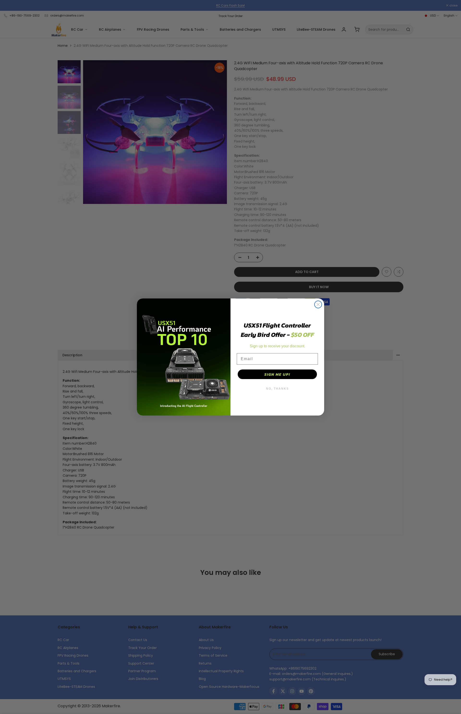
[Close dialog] (318, 304)
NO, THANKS (277, 388)
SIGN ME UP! (277, 374)
